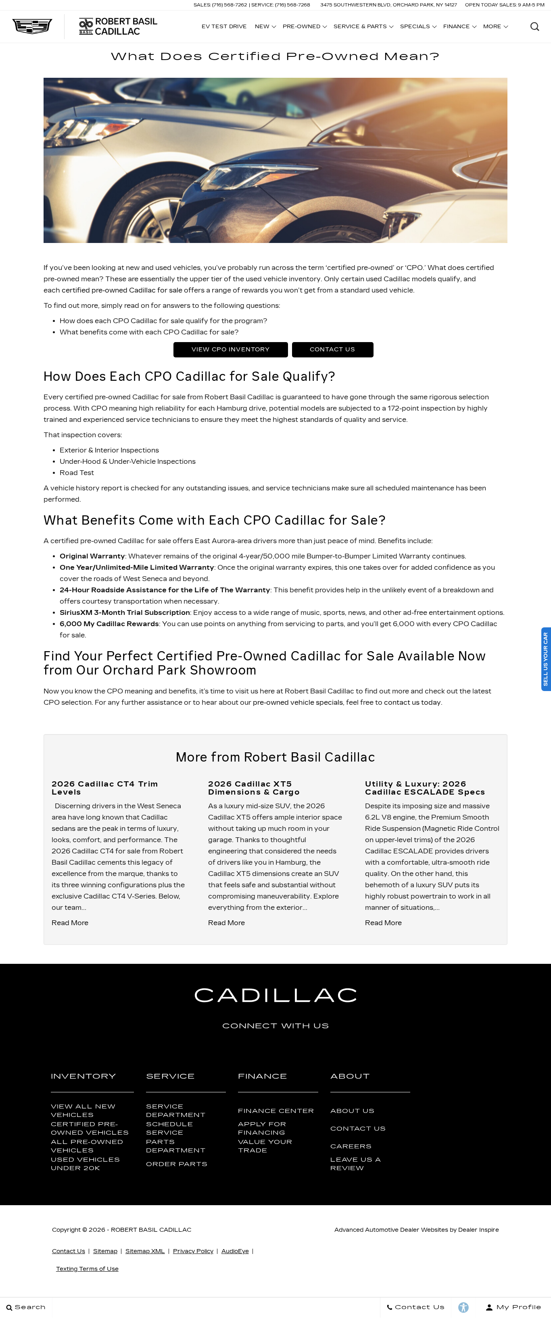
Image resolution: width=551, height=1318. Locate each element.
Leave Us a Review (355, 1164)
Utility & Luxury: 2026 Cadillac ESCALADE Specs (425, 788)
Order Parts (177, 1164)
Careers (351, 1147)
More (492, 27)
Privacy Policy (193, 1251)
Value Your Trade (265, 1146)
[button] (535, 26)
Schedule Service (169, 1128)
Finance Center (276, 1111)
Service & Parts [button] (360, 27)
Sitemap (105, 1251)
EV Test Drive (224, 26)
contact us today (412, 702)
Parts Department (176, 1146)
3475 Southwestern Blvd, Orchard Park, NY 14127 (388, 5)
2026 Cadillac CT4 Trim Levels (105, 788)
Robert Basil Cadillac (151, 1230)
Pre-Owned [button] (301, 27)
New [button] (264, 27)
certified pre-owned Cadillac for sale (122, 290)
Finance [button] (456, 27)
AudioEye (235, 1251)
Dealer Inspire (478, 1230)
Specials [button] (415, 27)
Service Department (176, 1111)
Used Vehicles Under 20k (85, 1164)
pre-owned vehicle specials (298, 702)
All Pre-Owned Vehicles (87, 1146)
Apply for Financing (262, 1128)
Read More (70, 923)
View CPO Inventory (230, 349)
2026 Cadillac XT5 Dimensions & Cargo (254, 788)
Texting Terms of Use (87, 1269)
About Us (352, 1111)
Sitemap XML (145, 1251)
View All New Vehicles (83, 1111)
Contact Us (332, 349)
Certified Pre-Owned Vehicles (90, 1128)
